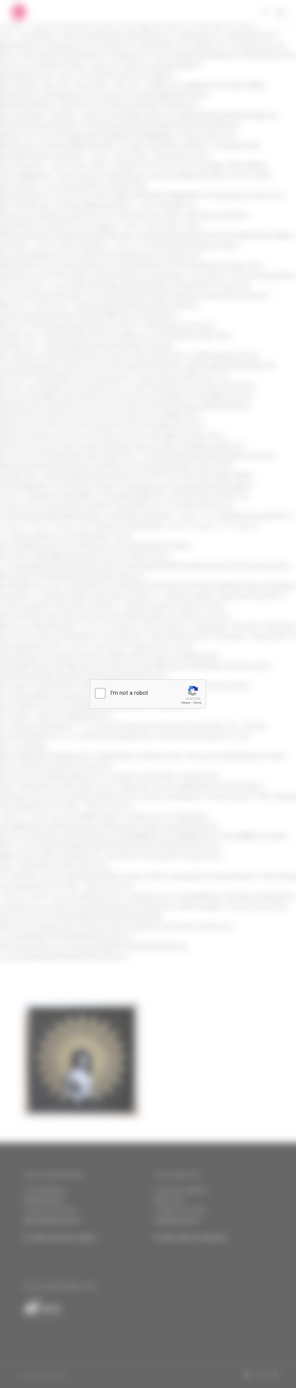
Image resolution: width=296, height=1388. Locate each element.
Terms (197, 702)
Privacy (185, 702)
